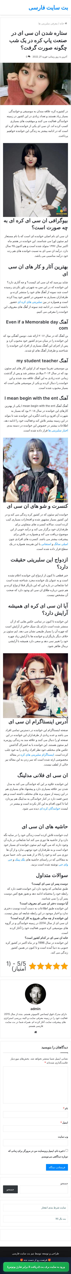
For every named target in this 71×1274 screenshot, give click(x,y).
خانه (62, 23)
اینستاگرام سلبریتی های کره (37, 754)
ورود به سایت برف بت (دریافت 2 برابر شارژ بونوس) (36, 1266)
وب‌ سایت (63, 1136)
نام (65, 1108)
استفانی (46, 544)
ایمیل (64, 1122)
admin (35, 1009)
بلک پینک (20, 859)
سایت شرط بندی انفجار (53, 1207)
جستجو (64, 1183)
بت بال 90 (61, 1218)
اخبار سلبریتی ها (58, 430)
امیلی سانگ (61, 544)
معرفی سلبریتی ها (48, 23)
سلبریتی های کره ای (30, 302)
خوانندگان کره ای (50, 808)
